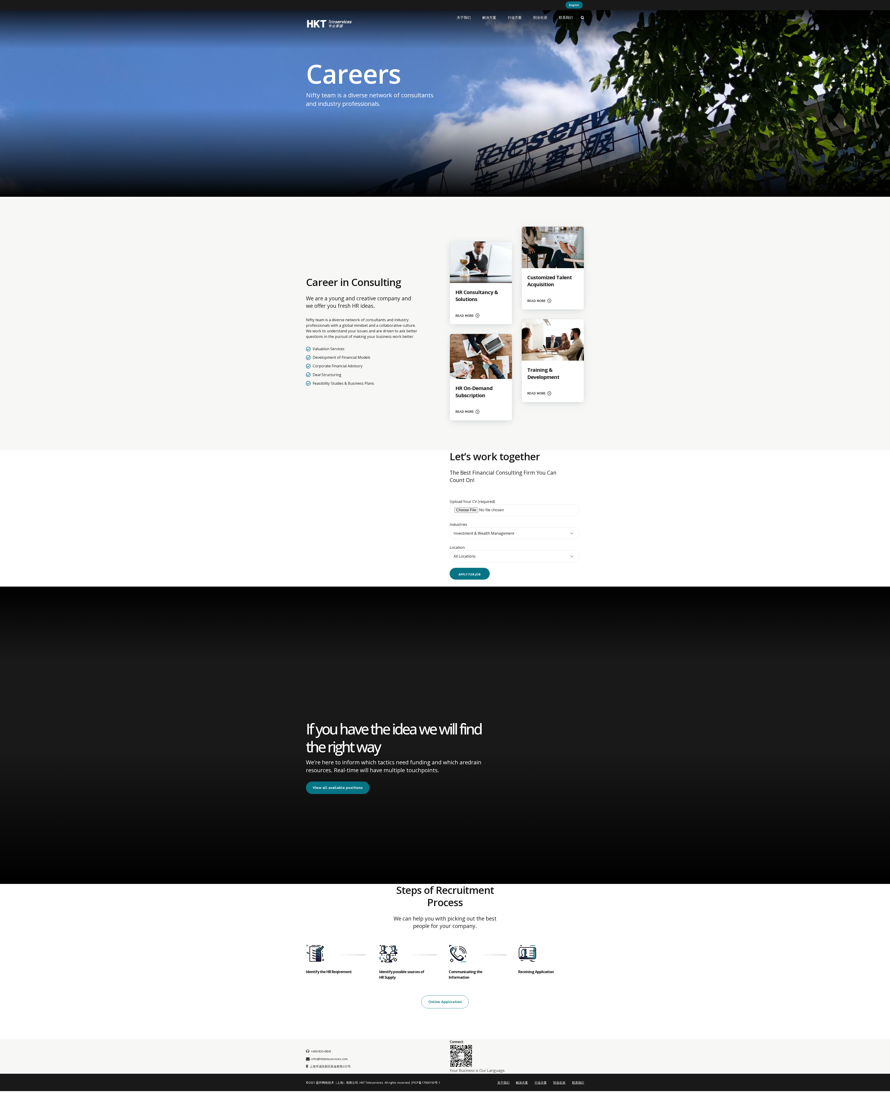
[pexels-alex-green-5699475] (553, 247)
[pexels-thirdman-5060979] (481, 262)
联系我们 (566, 17)
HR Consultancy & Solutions (476, 296)
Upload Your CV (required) (472, 501)
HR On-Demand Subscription (474, 391)
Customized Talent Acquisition (549, 281)
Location (457, 547)
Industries (458, 524)
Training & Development (543, 373)
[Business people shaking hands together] (481, 356)
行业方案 (515, 17)
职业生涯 (540, 17)
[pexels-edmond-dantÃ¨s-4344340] (553, 340)
